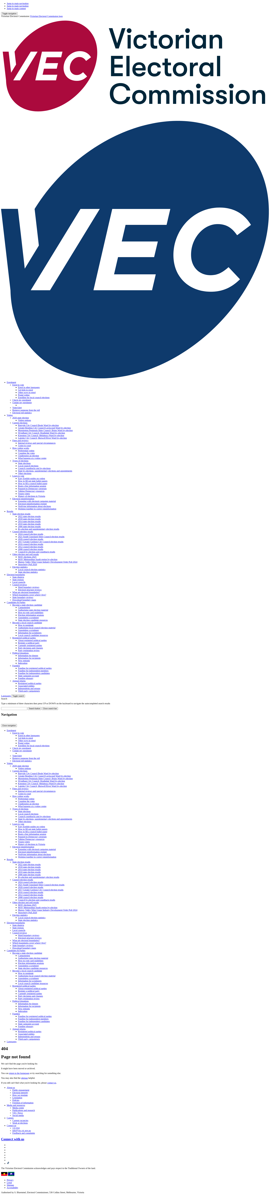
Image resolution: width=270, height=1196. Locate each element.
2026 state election (20, 418)
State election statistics (28, 572)
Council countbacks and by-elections (34, 468)
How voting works (20, 448)
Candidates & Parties (16, 602)
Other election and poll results (25, 554)
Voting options (24, 420)
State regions (18, 579)
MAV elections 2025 (27, 557)
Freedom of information (22, 1103)
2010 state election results (29, 524)
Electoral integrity (20, 1092)
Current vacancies (20, 1120)
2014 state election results (29, 521)
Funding (16, 665)
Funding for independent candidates (34, 673)
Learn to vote (18, 476)
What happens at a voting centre (32, 458)
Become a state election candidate (27, 605)
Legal (9, 1182)
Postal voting (24, 395)
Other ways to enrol (27, 392)
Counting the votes (26, 453)
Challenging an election (28, 456)
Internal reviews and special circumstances (37, 443)
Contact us (11, 1125)
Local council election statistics (31, 569)
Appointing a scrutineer (28, 617)
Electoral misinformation (23, 499)
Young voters (24, 493)
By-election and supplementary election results (38, 529)
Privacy (10, 1180)
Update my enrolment (22, 402)
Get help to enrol (25, 390)
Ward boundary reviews (28, 587)
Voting (10, 415)
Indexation (22, 663)
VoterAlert (17, 407)
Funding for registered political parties (35, 668)
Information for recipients (29, 658)
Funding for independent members (33, 671)
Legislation (17, 1097)
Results (10, 511)
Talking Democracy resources (31, 491)
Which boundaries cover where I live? (29, 595)
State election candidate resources (33, 620)
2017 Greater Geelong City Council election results (40, 542)
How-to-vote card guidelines (30, 612)
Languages (6, 696)
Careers (10, 1118)
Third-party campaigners (29, 691)
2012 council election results (30, 547)
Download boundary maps (24, 600)
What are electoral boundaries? (26, 592)
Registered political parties (24, 638)
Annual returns (19, 681)
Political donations (20, 653)
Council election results (22, 531)
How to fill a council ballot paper (32, 483)
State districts (18, 577)
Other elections (24, 473)
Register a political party (29, 643)
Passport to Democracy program (32, 488)
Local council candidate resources (33, 635)
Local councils (18, 582)
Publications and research (23, 1110)
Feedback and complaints (23, 1133)
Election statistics (20, 567)
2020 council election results (30, 539)
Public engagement (20, 1090)
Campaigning (24, 607)
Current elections (19, 423)
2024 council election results (30, 534)
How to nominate (25, 625)
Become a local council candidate (27, 622)
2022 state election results (29, 516)
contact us (51, 1083)
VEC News (17, 1113)
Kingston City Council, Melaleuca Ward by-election (41, 435)
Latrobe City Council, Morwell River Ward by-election (42, 438)
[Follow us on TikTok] (8, 1163)
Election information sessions (31, 615)
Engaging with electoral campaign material (37, 501)
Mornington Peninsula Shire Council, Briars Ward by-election (45, 430)
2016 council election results (30, 544)
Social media (18, 1115)
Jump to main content (16, 8)
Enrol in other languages (29, 387)
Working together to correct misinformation (37, 509)
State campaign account (28, 676)
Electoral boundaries (16, 574)
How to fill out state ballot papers (32, 481)
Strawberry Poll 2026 (27, 564)
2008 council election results (30, 549)
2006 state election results (29, 526)
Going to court (24, 445)
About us (11, 1087)
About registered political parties (32, 640)
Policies (15, 1100)
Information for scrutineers (29, 633)
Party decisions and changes (30, 648)
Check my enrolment (21, 400)
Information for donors (28, 655)
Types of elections (20, 461)
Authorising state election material (33, 610)
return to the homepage (19, 1073)
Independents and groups (29, 688)
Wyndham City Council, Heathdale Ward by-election (41, 433)
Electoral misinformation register (32, 504)
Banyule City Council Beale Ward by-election (38, 425)
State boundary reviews (22, 597)
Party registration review (29, 650)
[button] (9, 13)
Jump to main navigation (18, 3)
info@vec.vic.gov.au (21, 1130)
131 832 (16, 1128)
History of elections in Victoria (31, 496)
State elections (24, 463)
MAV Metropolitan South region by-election (37, 559)
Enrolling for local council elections (34, 397)
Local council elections (28, 466)
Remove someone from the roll (26, 410)
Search (4, 699)
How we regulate (20, 1095)
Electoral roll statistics (22, 413)
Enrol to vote (18, 385)
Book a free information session (32, 486)
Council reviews (19, 585)
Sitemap (10, 1185)
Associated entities (26, 686)
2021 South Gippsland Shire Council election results (41, 536)
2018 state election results (29, 519)
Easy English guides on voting (31, 478)
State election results (21, 514)
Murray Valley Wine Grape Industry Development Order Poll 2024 (47, 562)
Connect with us (12, 1139)
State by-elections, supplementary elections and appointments (45, 471)
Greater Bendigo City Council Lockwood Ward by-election (44, 428)
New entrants (24, 660)
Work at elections (20, 1123)
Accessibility (12, 1187)
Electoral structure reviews (29, 590)
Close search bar (50, 708)
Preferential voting (26, 450)
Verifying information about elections (34, 506)
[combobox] (14, 708)
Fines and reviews (20, 440)
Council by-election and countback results (36, 552)
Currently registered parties (30, 645)
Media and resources (16, 1105)
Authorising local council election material (36, 628)
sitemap (24, 1078)
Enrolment (11, 382)
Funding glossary (25, 678)
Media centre (18, 1108)
